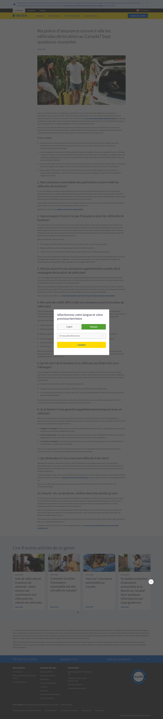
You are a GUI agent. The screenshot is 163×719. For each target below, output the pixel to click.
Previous (11, 581)
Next (151, 581)
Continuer (82, 345)
